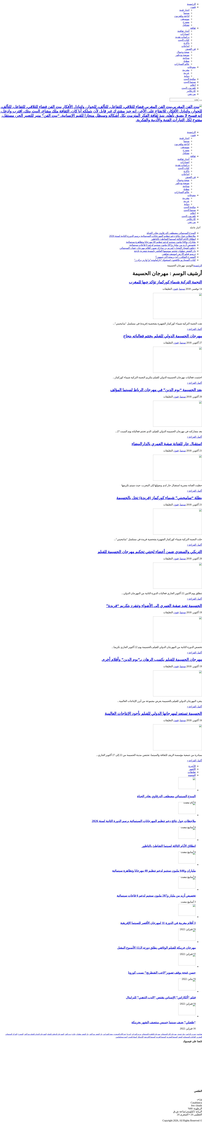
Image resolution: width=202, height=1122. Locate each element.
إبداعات (185, 46)
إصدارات (184, 34)
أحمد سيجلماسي (122, 1037)
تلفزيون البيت (189, 88)
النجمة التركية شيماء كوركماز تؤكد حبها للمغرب (165, 282)
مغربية (185, 70)
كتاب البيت (183, 40)
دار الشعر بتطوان (82, 1034)
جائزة (74, 1034)
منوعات (191, 67)
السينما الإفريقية (149, 1037)
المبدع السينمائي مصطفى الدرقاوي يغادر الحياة (171, 233)
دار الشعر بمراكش (95, 1034)
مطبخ (186, 61)
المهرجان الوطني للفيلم (55, 1034)
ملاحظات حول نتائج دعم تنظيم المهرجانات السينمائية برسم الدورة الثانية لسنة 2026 (152, 236)
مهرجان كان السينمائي (169, 1034)
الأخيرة (192, 766)
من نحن (192, 94)
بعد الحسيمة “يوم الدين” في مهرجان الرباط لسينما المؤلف (156, 390)
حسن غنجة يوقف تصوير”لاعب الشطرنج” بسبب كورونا (162, 972)
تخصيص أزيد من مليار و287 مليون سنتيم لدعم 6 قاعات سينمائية (162, 245)
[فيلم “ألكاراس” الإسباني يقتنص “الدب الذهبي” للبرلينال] (187, 989)
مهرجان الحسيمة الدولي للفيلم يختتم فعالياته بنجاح (162, 336)
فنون (193, 7)
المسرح (20, 1034)
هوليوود (199, 1034)
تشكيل (185, 25)
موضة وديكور (182, 55)
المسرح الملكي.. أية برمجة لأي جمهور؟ (175, 257)
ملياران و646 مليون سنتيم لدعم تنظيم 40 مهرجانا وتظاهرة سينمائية (161, 242)
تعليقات (192, 772)
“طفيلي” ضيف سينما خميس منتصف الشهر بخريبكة (163, 1022)
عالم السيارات (181, 64)
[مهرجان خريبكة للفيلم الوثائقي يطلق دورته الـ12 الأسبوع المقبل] (187, 939)
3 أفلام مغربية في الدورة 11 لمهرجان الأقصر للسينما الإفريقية (158, 923)
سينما (186, 13)
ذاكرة (186, 43)
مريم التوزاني (136, 1034)
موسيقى (185, 19)
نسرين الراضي (191, 1034)
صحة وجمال (183, 52)
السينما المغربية (172, 1037)
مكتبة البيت (190, 79)
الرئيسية (191, 4)
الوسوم (192, 775)
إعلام (193, 85)
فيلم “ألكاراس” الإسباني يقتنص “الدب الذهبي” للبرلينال (161, 997)
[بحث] (200, 100)
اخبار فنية (184, 10)
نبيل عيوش (181, 1034)
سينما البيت (190, 82)
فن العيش (190, 49)
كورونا (129, 1034)
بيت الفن (68, 1034)
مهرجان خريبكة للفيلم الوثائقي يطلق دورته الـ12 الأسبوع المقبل (156, 947)
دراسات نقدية (182, 37)
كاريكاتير (191, 91)
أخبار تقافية (183, 31)
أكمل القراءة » (194, 329)
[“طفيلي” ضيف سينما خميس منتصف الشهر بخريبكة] (187, 1014)
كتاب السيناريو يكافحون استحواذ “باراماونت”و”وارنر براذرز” (165, 260)
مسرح (186, 22)
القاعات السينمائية (189, 1037)
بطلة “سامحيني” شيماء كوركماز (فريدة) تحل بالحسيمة (159, 498)
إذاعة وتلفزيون (181, 16)
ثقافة (193, 28)
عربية (186, 73)
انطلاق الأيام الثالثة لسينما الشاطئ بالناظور (173, 239)
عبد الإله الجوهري (119, 1034)
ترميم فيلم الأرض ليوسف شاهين (179, 254)
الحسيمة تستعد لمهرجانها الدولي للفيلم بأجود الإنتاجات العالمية (153, 713)
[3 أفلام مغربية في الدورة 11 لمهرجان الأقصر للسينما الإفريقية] (187, 915)
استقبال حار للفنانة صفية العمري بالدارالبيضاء (167, 444)
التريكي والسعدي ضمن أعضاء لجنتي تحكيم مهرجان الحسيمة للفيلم (150, 552)
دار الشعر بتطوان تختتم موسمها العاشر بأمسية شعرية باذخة (165, 251)
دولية (186, 76)
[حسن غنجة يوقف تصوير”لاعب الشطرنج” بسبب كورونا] (187, 964)
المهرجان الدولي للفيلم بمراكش (35, 1034)
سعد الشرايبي (108, 1034)
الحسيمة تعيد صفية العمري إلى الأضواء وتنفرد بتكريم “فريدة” (154, 606)
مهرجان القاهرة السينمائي (151, 1034)
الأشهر (192, 769)
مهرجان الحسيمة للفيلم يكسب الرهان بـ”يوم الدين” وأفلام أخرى (152, 659)
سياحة (186, 58)
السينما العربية (161, 1037)
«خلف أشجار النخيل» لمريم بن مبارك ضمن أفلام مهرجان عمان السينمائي (158, 248)
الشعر (180, 1037)
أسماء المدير (132, 1037)
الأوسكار (140, 1037)
